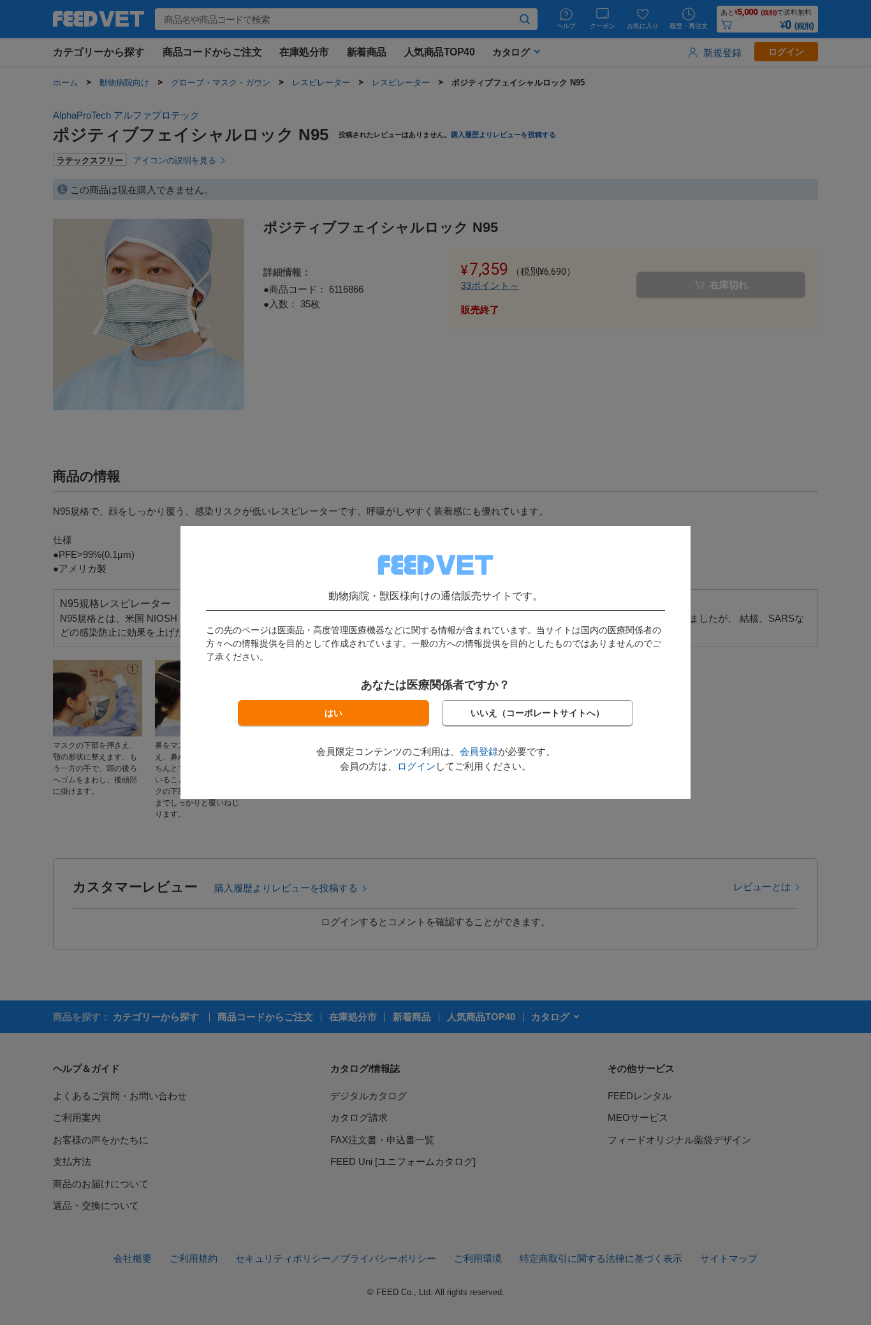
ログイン (416, 766)
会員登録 (479, 751)
